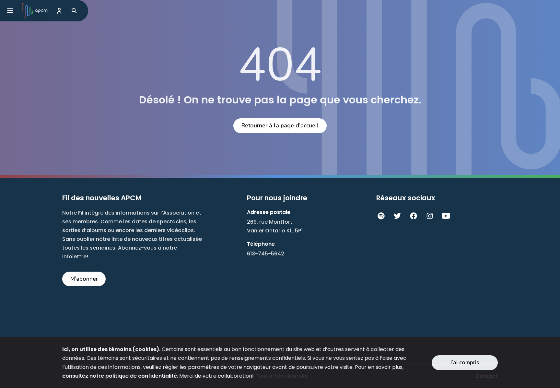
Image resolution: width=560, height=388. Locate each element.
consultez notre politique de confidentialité (119, 376)
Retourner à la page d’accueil (280, 125)
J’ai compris (464, 362)
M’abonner (84, 279)
